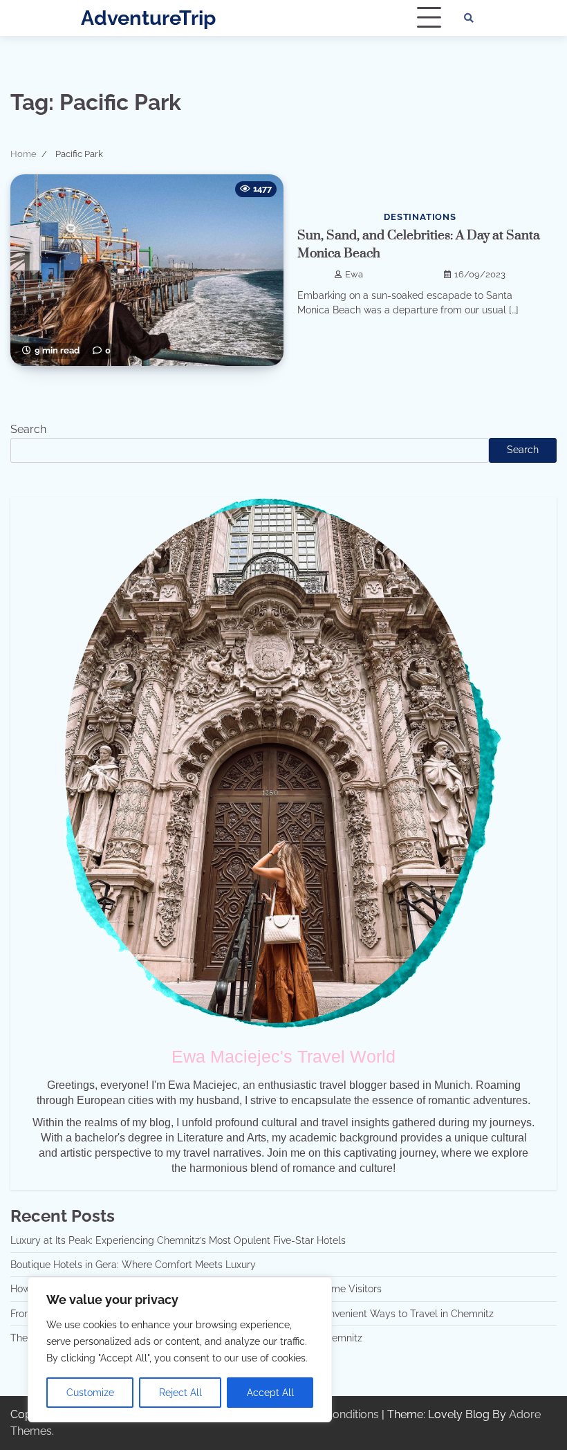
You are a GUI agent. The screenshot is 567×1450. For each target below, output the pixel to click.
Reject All (180, 1392)
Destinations (420, 217)
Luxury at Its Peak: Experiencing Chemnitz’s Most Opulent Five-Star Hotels (178, 1240)
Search (28, 429)
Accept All (270, 1392)
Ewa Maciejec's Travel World (283, 1056)
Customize (90, 1392)
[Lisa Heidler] (283, 763)
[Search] (468, 18)
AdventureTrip (148, 18)
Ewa (354, 274)
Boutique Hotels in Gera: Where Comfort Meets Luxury (133, 1264)
